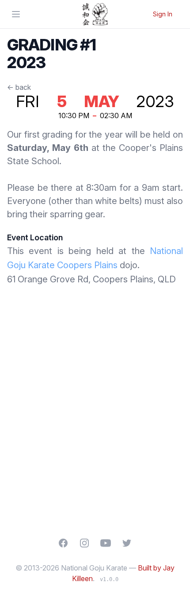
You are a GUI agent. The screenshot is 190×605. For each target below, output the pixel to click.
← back (19, 87)
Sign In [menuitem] (162, 14)
